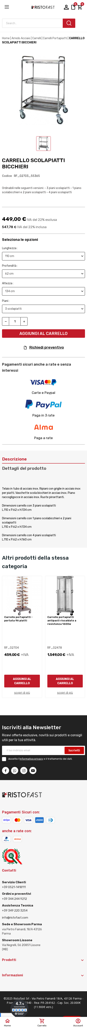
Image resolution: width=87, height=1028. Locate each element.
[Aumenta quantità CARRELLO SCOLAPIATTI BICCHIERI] (24, 321)
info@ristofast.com (15, 917)
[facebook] (5, 770)
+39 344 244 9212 (14, 899)
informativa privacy (31, 758)
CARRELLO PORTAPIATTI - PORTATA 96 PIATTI (18, 619)
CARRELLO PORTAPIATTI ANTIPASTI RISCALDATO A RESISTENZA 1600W (61, 620)
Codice (7, 176)
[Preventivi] (73, 7)
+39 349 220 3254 (15, 910)
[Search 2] (69, 23)
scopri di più (22, 692)
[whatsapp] (14, 770)
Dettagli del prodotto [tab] (24, 468)
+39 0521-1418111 (14, 887)
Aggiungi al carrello (43, 333)
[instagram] (23, 770)
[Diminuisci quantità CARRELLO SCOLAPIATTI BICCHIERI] (5, 321)
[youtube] (32, 770)
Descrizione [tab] (14, 459)
